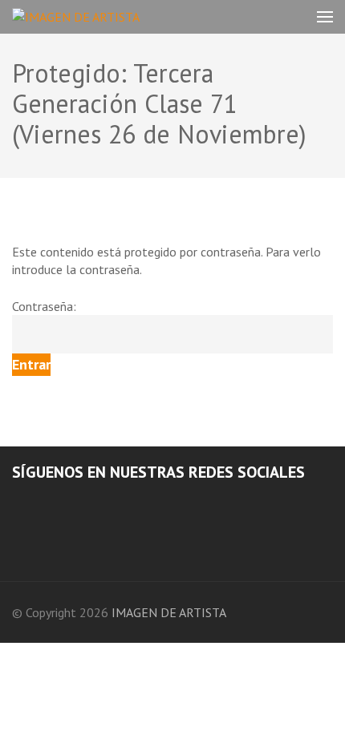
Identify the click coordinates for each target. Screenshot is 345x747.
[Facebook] (17, 503)
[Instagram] (38, 503)
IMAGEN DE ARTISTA (169, 612)
